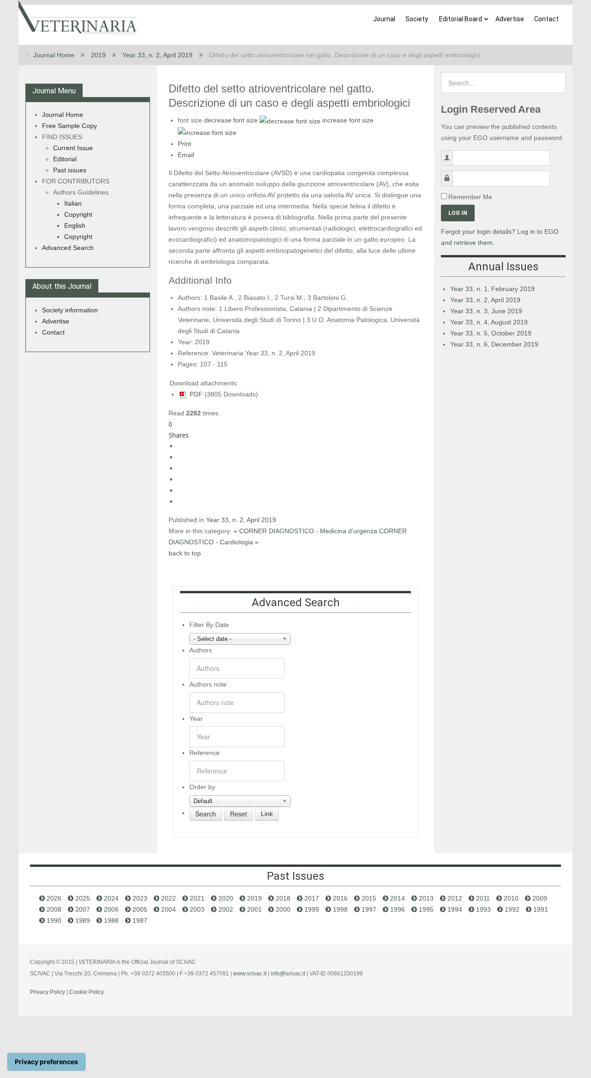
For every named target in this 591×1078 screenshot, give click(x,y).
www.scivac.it (249, 973)
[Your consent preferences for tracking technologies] (46, 1062)
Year (196, 718)
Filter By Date (209, 624)
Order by (202, 787)
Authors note (208, 684)
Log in (457, 213)
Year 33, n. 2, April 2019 (241, 520)
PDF (195, 394)
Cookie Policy (86, 992)
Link (267, 813)
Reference (204, 752)
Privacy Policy (47, 992)
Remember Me (470, 197)
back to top (185, 553)
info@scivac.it (288, 973)
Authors (200, 650)
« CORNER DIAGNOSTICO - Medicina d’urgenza (306, 531)
